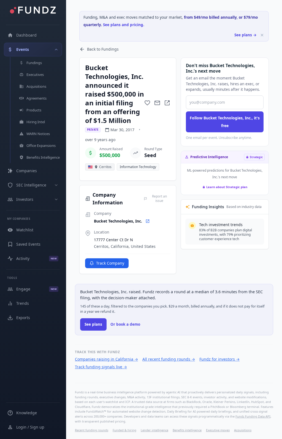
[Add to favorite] (147, 103)
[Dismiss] (262, 35)
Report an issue (159, 198)
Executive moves (218, 430)
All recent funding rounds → (168, 359)
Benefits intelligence (187, 430)
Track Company (110, 263)
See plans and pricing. (123, 24)
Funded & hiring (124, 430)
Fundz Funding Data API (252, 416)
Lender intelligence (154, 430)
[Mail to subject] (157, 103)
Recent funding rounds (91, 430)
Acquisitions (242, 430)
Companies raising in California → (106, 359)
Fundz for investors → (219, 359)
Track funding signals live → (101, 366)
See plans (93, 324)
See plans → (245, 34)
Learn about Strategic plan (226, 187)
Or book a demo (125, 324)
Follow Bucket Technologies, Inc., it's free (225, 121)
